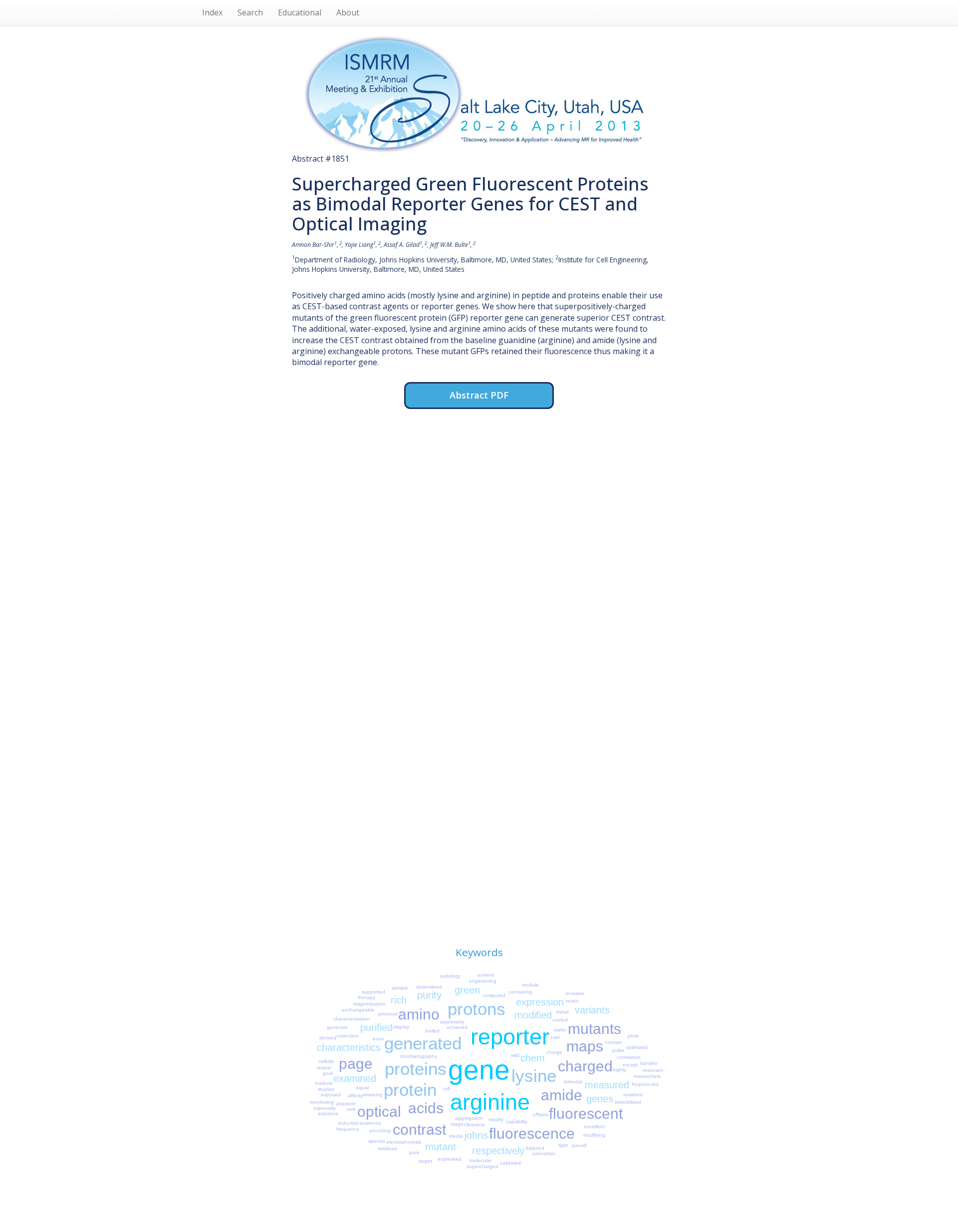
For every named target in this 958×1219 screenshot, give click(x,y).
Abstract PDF (479, 395)
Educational (299, 12)
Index (212, 12)
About (347, 12)
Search (250, 12)
